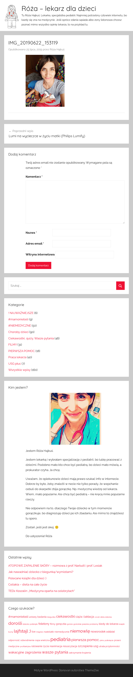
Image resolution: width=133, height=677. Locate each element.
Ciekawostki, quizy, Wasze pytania (31, 338)
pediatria (60, 639)
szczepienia (85, 646)
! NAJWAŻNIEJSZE (20, 313)
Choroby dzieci (18, 332)
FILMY (12, 344)
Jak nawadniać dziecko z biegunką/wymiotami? (40, 572)
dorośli (15, 623)
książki (122, 624)
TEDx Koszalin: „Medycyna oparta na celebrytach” (41, 591)
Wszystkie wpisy (19, 370)
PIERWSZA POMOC (21, 351)
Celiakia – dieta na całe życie (27, 584)
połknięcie (109, 640)
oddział (110, 631)
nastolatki (49, 631)
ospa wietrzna (42, 640)
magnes (39, 632)
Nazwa (31, 232)
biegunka (51, 617)
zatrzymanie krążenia (80, 652)
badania (42, 616)
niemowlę (80, 631)
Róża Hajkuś (57, 49)
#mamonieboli (18, 319)
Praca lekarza (17, 357)
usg (95, 646)
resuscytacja (70, 646)
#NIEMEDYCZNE (19, 325)
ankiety (33, 617)
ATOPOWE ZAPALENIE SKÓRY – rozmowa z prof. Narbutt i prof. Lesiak (55, 565)
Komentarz (34, 176)
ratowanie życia (40, 646)
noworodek (98, 631)
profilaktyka (25, 646)
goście (70, 624)
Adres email (35, 243)
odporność (14, 640)
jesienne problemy (90, 624)
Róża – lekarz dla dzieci (58, 8)
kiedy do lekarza (108, 623)
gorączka (61, 624)
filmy (52, 624)
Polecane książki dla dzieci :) (27, 578)
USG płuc (14, 363)
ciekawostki (65, 616)
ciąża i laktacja (85, 616)
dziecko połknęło (30, 624)
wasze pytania (55, 652)
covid (97, 617)
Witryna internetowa (40, 254)
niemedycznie (62, 631)
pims (102, 640)
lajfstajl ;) (22, 631)
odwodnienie (27, 640)
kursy (10, 632)
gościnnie (77, 624)
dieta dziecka (106, 617)
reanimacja (56, 646)
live (34, 631)
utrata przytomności (109, 646)
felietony (43, 623)
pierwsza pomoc (85, 640)
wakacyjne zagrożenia (24, 652)
